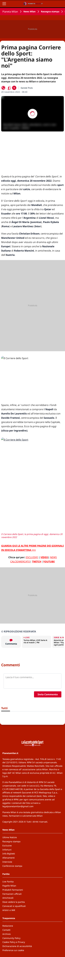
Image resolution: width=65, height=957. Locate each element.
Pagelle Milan (9, 885)
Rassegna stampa (50, 11)
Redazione (7, 925)
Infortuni (6, 849)
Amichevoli (7, 897)
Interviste (7, 861)
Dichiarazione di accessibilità (17, 946)
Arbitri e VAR (8, 910)
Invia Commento (48, 694)
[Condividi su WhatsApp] (3, 88)
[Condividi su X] (14, 88)
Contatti (6, 929)
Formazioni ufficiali (12, 893)
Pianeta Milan (10, 11)
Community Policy (11, 938)
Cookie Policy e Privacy (13, 942)
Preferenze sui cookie (13, 950)
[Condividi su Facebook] (9, 88)
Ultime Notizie (9, 837)
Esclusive (7, 845)
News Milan (29, 11)
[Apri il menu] (4, 3)
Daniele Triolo (27, 87)
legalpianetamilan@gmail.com (17, 806)
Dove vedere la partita (13, 901)
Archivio (6, 934)
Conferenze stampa (12, 865)
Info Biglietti (8, 853)
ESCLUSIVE (32, 557)
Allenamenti (8, 857)
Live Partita (8, 881)
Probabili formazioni (12, 889)
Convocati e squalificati (14, 906)
